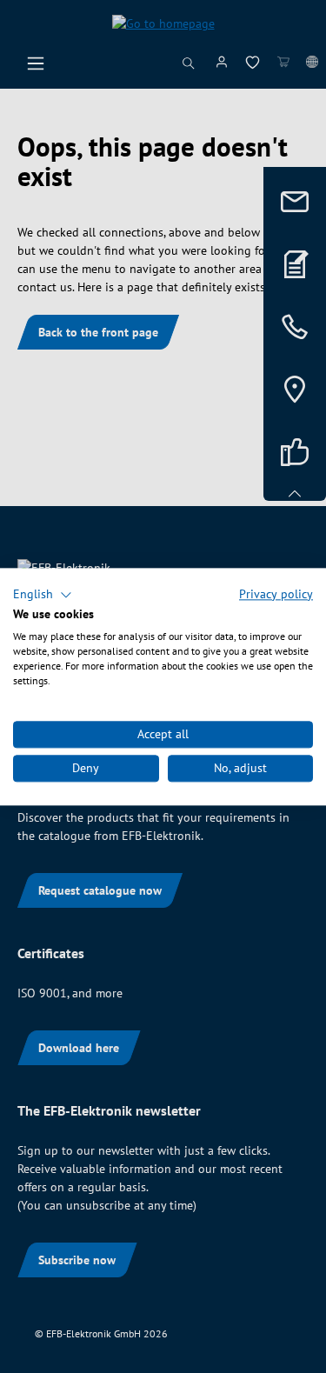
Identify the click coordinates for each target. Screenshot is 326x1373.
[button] (42, 594)
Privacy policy (276, 594)
